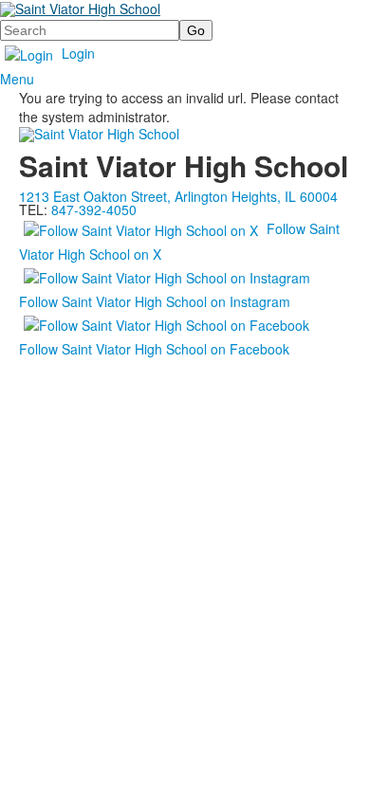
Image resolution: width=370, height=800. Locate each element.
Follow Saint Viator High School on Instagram (154, 301)
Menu (17, 78)
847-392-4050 (94, 209)
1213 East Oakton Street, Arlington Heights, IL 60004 (178, 196)
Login (78, 53)
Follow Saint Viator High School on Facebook (154, 348)
